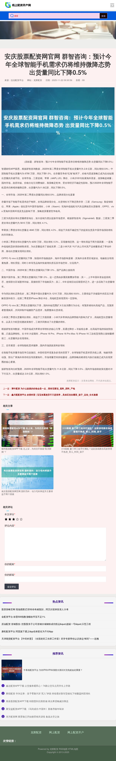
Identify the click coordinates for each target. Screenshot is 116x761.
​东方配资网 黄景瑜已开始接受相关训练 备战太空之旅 (32, 716)
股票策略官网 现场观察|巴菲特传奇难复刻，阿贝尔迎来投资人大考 (35, 609)
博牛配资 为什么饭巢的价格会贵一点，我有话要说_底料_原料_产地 (43, 388)
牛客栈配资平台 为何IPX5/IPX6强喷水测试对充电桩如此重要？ (53, 669)
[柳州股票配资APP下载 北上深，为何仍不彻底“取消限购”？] (27, 429)
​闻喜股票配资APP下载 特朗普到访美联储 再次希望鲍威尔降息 (37, 701)
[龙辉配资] (18, 5)
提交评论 (11, 586)
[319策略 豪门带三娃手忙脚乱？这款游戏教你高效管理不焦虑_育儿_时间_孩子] (87, 429)
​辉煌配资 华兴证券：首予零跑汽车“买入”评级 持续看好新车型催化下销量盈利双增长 (48, 693)
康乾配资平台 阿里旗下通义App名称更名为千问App (27, 631)
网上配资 (54, 732)
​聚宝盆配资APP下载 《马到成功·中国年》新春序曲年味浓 (35, 708)
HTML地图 (73, 748)
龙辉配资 (36, 732)
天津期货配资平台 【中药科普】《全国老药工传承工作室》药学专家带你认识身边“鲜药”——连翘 (50, 638)
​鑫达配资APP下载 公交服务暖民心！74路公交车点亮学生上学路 (38, 685)
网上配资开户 (76, 732)
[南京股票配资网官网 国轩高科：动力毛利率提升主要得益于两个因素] (27, 471)
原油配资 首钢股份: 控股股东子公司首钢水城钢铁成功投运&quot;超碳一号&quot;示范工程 (46, 623)
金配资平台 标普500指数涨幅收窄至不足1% (23, 616)
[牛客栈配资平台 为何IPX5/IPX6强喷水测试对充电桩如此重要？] (12, 670)
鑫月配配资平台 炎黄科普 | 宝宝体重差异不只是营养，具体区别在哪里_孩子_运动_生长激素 (54, 394)
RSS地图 (63, 748)
